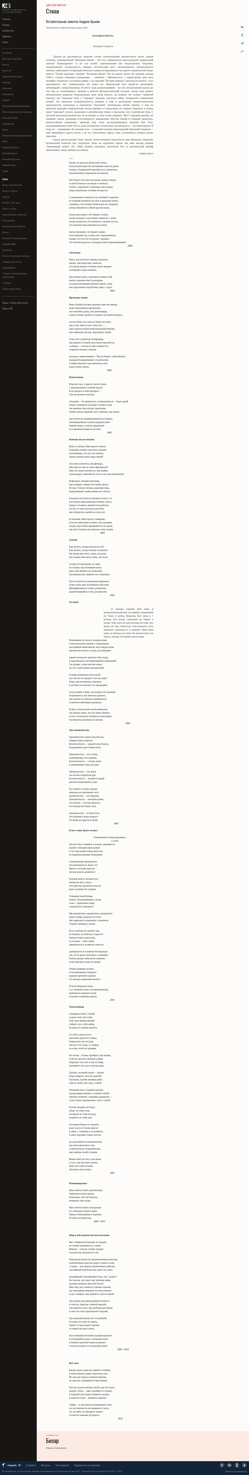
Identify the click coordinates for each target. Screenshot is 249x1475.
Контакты (45, 1465)
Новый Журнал (11, 159)
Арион (6, 196)
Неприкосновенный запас (17, 135)
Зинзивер (7, 94)
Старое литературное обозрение (14, 275)
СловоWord (8, 267)
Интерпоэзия (10, 117)
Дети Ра (6, 70)
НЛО (4, 141)
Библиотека (8, 30)
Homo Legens (9, 190)
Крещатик (8, 123)
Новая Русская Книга (14, 238)
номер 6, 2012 (81, 27)
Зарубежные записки (14, 214)
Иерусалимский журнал (16, 106)
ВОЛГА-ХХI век (11, 202)
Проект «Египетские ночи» (15, 302)
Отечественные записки (16, 255)
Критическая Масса (13, 226)
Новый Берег (10, 153)
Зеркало (7, 88)
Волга (5, 64)
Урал (5, 171)
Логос (5, 232)
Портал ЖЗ (7, 308)
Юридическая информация (236, 1471)
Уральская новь (11, 288)
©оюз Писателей (12, 185)
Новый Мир (9, 165)
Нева (5, 129)
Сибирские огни (11, 261)
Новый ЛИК (9, 244)
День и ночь (9, 208)
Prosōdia (7, 52)
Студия (6, 282)
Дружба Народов (12, 76)
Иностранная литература (17, 111)
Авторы (5, 25)
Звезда (6, 82)
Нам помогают (62, 1465)
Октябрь (7, 250)
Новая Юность (10, 147)
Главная (6, 19)
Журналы (6, 36)
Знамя (6, 100)
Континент (8, 220)
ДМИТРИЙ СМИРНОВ (56, 5)
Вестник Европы (11, 58)
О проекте (31, 1465)
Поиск (5, 42)
